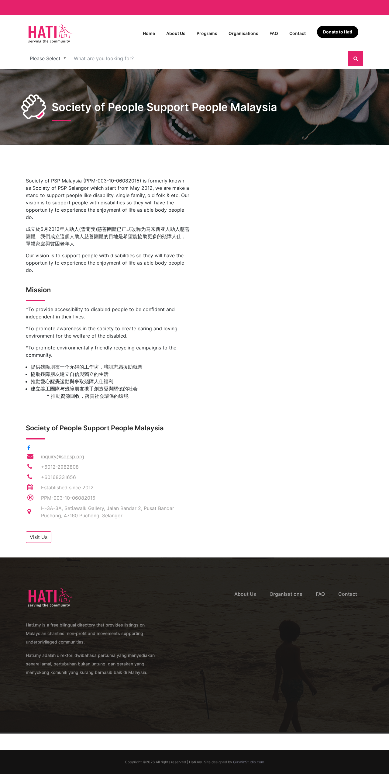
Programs (207, 33)
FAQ (274, 33)
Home (149, 33)
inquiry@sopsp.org (62, 456)
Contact (297, 33)
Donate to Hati (337, 31)
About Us (175, 33)
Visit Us (38, 537)
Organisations (243, 33)
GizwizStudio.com (248, 762)
